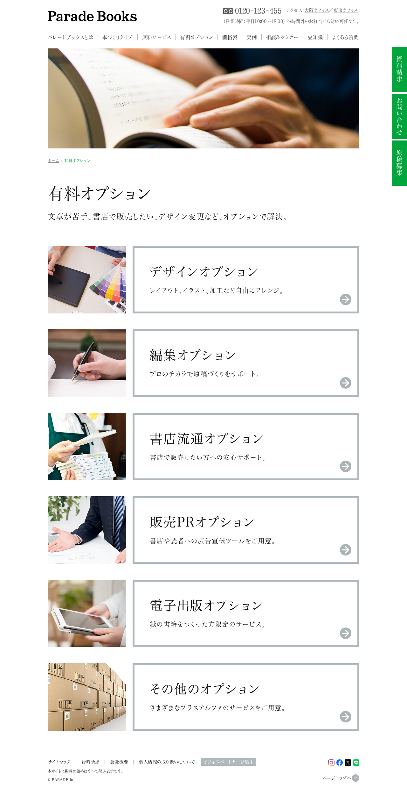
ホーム (53, 160)
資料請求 (90, 761)
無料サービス (156, 37)
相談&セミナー (282, 37)
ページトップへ (337, 778)
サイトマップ (59, 761)
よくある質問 (345, 37)
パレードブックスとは (70, 37)
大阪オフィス (316, 10)
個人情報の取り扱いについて (167, 761)
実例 (251, 37)
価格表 (230, 37)
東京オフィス (346, 10)
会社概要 (119, 761)
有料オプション (196, 37)
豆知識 (315, 37)
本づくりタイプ (117, 37)
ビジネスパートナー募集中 (228, 761)
